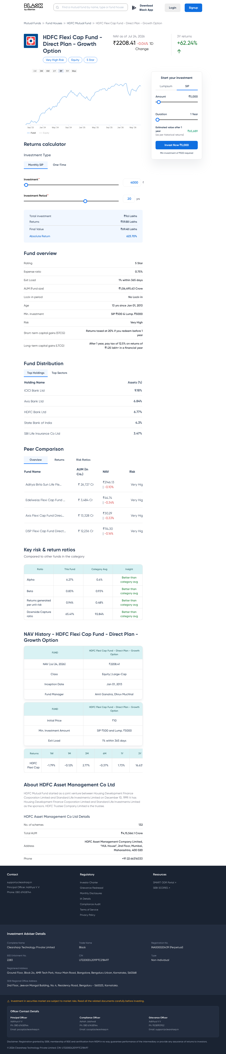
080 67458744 (21, 1025)
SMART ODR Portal (164, 882)
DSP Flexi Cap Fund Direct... (46, 531)
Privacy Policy (87, 914)
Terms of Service (89, 909)
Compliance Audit (90, 904)
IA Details (85, 898)
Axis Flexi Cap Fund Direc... (45, 515)
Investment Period (35, 195)
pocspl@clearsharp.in (28, 1029)
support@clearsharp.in (19, 882)
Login (172, 7)
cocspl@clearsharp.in (97, 1029)
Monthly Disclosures (91, 893)
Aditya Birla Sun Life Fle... (43, 484)
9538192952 (158, 1025)
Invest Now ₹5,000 (177, 145)
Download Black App (146, 7)
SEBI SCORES (161, 887)
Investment (31, 179)
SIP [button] (187, 86)
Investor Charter (89, 882)
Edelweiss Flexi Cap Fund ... (45, 500)
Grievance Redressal (91, 887)
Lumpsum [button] (166, 86)
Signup (193, 7)
